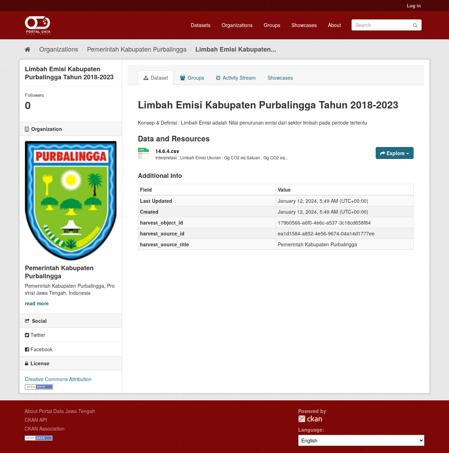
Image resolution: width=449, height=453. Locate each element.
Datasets (200, 24)
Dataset (158, 77)
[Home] (28, 48)
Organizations (237, 24)
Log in (414, 5)
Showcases (304, 24)
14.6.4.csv (167, 150)
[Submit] (415, 24)
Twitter (37, 334)
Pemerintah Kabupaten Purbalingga (137, 48)
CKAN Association (45, 428)
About (334, 24)
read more (37, 303)
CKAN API (36, 419)
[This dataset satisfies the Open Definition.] (39, 385)
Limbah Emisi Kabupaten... (235, 49)
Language (310, 429)
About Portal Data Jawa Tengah (60, 410)
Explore (395, 152)
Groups (272, 24)
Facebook (41, 349)
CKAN (310, 418)
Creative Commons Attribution (58, 378)
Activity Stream (238, 77)
